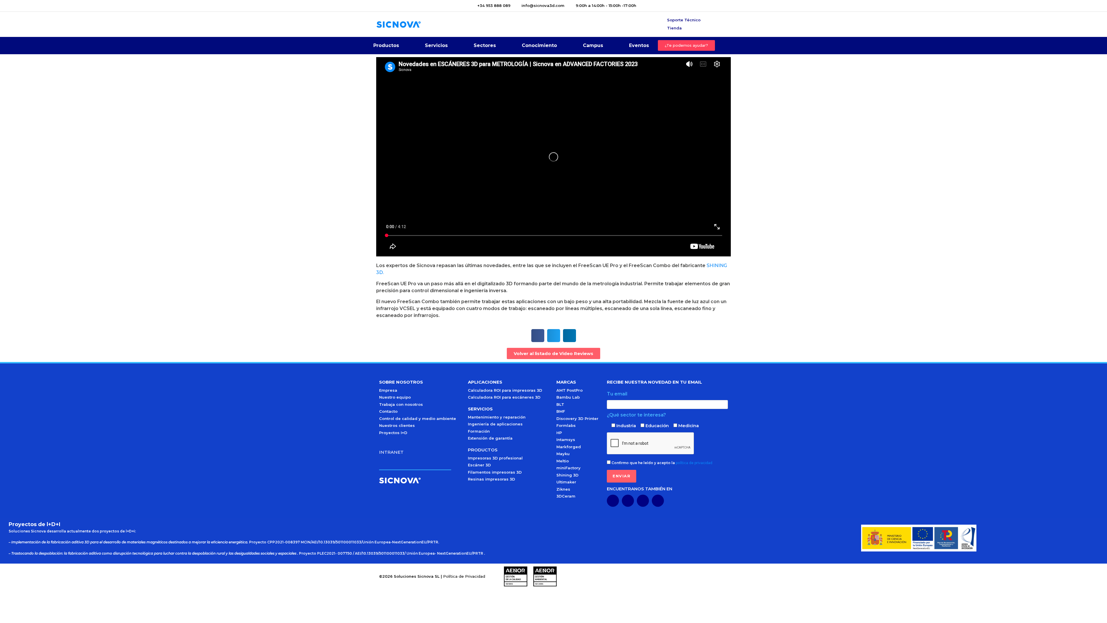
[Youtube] (628, 501)
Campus (593, 45)
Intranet (391, 452)
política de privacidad (694, 463)
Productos (386, 45)
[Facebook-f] (643, 501)
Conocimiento (539, 45)
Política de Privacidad (464, 576)
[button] (537, 335)
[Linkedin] (613, 501)
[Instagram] (658, 501)
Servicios (436, 45)
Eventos (639, 45)
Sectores (485, 45)
